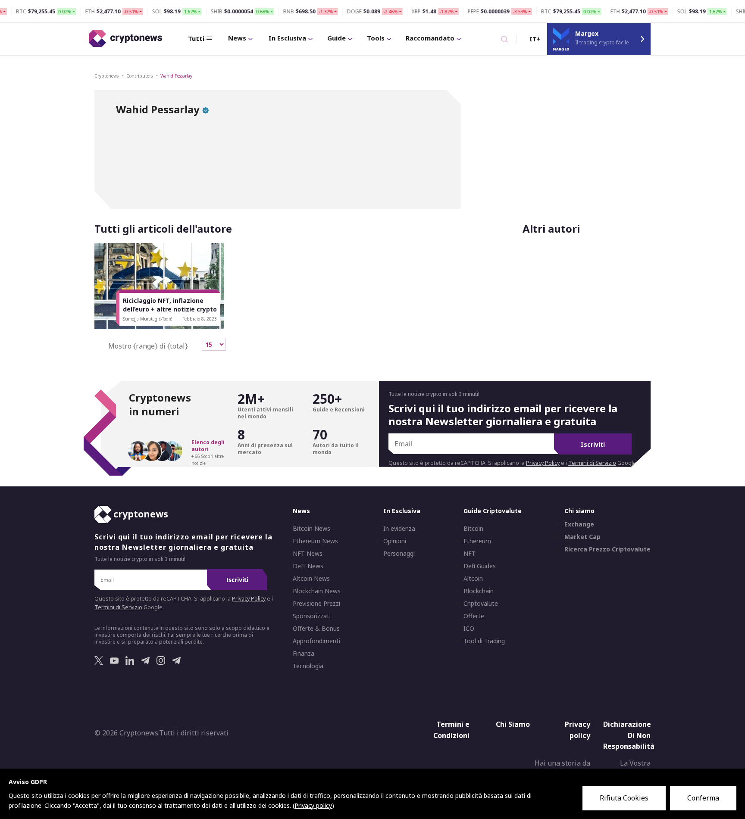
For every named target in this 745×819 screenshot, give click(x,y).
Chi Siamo (513, 724)
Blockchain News (317, 591)
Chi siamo (579, 511)
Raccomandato (430, 38)
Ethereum (477, 541)
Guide (336, 38)
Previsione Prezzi (316, 603)
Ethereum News (315, 541)
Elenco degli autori (208, 446)
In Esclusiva (287, 38)
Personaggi (399, 553)
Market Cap (582, 536)
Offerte (473, 616)
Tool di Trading (484, 641)
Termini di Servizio (592, 463)
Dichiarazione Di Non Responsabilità (628, 735)
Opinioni (394, 541)
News (237, 38)
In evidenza (399, 528)
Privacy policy (577, 729)
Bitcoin (473, 528)
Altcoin (473, 578)
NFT (469, 553)
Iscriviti (593, 444)
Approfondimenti (316, 641)
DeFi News (308, 566)
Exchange (579, 524)
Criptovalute (480, 603)
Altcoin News (311, 578)
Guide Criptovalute (492, 511)
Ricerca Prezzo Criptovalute (607, 549)
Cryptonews (106, 76)
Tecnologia (308, 666)
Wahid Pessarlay (176, 76)
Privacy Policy (543, 463)
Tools (376, 38)
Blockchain (478, 591)
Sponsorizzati (312, 616)
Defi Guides (479, 566)
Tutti (196, 38)
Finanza (303, 653)
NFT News (307, 553)
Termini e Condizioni (451, 729)
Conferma (703, 798)
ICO (468, 628)
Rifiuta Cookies (624, 798)
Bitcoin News (311, 528)
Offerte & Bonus (316, 628)
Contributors (139, 76)
